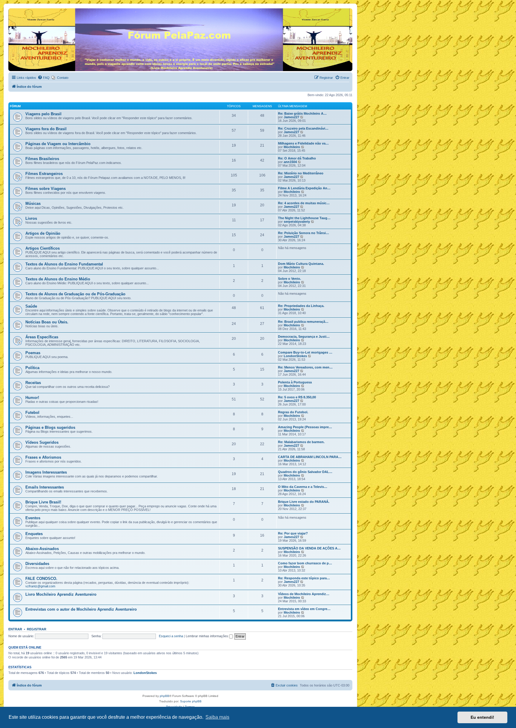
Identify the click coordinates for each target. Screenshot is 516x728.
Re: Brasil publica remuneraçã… (303, 321)
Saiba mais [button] (217, 717)
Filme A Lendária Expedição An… (304, 188)
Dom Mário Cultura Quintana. (301, 263)
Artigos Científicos (42, 248)
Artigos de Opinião (42, 233)
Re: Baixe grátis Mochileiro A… (302, 113)
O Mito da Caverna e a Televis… (302, 487)
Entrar (15, 629)
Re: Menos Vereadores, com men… (305, 367)
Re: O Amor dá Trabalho (297, 158)
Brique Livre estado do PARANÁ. (303, 501)
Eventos (32, 518)
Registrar (36, 629)
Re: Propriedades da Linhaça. (301, 306)
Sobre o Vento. (289, 278)
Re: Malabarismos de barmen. (301, 442)
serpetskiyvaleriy (297, 221)
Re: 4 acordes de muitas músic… (304, 203)
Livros (31, 218)
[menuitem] (44, 77)
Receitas (33, 382)
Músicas (33, 203)
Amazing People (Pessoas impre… (305, 427)
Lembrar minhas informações (207, 636)
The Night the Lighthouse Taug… (304, 218)
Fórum (15, 106)
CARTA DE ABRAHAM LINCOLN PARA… (310, 457)
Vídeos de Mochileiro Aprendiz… (303, 594)
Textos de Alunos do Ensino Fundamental (64, 264)
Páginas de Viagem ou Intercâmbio (57, 144)
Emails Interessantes (44, 487)
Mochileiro (292, 147)
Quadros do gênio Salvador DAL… (305, 472)
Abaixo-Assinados (42, 548)
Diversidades (37, 563)
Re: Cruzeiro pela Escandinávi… (303, 128)
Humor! (32, 397)
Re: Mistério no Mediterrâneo (300, 173)
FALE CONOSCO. (41, 578)
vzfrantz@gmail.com (40, 586)
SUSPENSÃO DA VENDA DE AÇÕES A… (309, 548)
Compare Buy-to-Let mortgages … (305, 352)
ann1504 (290, 162)
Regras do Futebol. (293, 412)
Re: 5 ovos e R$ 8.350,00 (297, 397)
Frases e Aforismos (43, 457)
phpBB (164, 696)
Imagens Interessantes (46, 472)
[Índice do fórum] (11, 9)
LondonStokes (295, 356)
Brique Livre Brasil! (43, 502)
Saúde (31, 306)
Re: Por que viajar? (293, 533)
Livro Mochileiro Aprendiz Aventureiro (60, 594)
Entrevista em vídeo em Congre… (304, 609)
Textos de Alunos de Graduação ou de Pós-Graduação (75, 294)
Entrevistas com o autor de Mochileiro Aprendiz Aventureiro (81, 609)
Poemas (32, 353)
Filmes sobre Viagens (45, 188)
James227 (291, 117)
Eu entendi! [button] (482, 717)
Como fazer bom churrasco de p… (305, 563)
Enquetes (34, 534)
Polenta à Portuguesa (295, 382)
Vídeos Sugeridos (42, 442)
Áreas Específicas (41, 337)
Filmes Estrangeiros (44, 173)
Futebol (32, 412)
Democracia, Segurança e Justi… (304, 336)
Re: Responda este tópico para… (304, 578)
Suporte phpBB (191, 701)
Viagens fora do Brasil (46, 129)
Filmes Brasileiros (42, 158)
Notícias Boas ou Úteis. (46, 322)
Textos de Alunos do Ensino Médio (57, 279)
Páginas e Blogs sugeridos (50, 427)
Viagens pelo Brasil (43, 114)
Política (32, 367)
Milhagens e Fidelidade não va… (303, 143)
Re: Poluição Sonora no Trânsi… (303, 233)
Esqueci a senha (171, 636)
